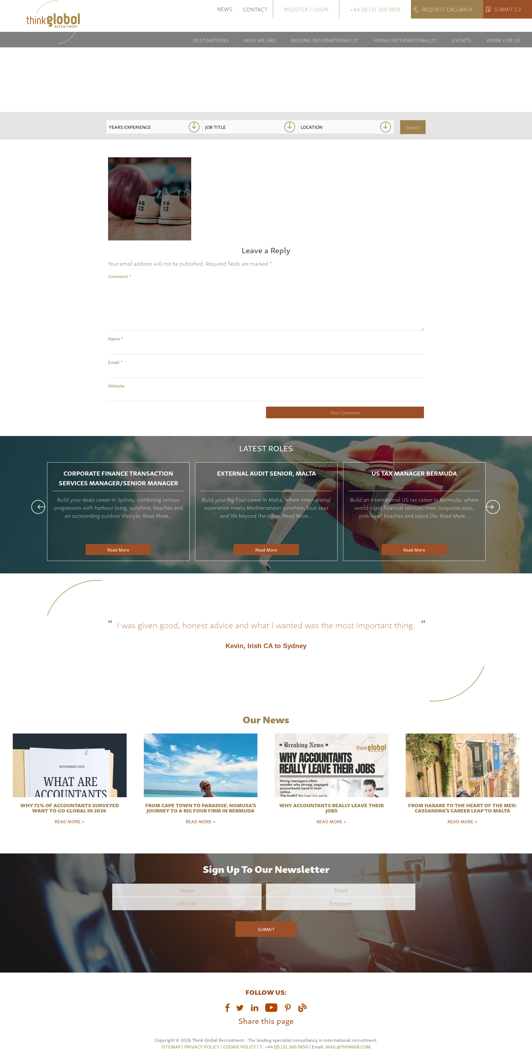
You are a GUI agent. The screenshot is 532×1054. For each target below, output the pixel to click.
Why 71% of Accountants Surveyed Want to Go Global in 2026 (69, 807)
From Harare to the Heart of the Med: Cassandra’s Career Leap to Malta (462, 807)
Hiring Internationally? (405, 40)
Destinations (211, 40)
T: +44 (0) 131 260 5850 (284, 1046)
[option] (118, 511)
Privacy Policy (201, 1046)
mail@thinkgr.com (348, 1046)
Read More (118, 549)
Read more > (70, 821)
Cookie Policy (239, 1046)
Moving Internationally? (324, 40)
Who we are (260, 40)
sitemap (171, 1046)
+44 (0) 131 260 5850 (375, 9)
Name (115, 338)
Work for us (503, 40)
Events (461, 40)
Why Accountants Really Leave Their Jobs (331, 807)
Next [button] (493, 507)
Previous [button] (38, 507)
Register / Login (306, 9)
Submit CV (507, 9)
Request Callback (447, 9)
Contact (255, 9)
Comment (119, 276)
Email (115, 362)
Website (116, 385)
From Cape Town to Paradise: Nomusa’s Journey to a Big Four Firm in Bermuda (200, 807)
